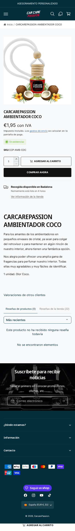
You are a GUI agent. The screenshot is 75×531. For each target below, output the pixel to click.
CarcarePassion (41, 516)
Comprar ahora (37, 172)
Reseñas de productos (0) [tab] (21, 308)
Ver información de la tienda (27, 196)
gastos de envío (39, 130)
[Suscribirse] (64, 401)
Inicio (10, 24)
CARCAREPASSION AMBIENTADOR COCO (39, 24)
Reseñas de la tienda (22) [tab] (54, 308)
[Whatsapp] (60, 14)
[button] (6, 14)
